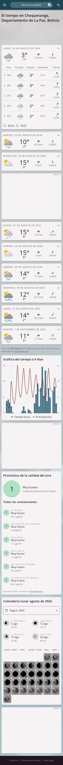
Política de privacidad (31, 760)
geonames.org (21, 351)
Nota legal (49, 760)
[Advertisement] (31, 33)
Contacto (13, 760)
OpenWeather (36, 591)
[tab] (31, 54)
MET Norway (16, 348)
